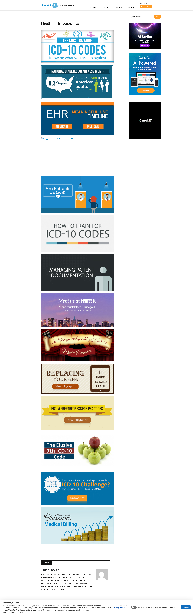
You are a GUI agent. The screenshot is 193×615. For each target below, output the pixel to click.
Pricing (106, 7)
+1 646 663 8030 (146, 3)
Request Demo (146, 7)
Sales (139, 3)
